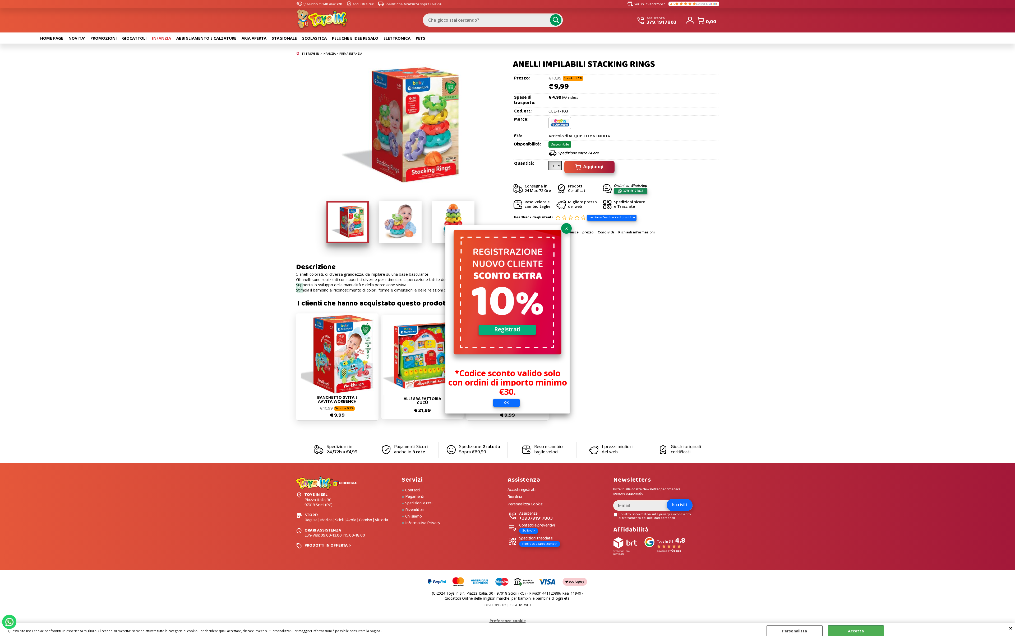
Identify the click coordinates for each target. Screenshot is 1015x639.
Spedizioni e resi (418, 503)
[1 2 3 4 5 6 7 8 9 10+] (555, 167)
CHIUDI (1010, 628)
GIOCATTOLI (134, 38)
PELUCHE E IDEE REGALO (355, 38)
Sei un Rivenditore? (646, 4)
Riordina (515, 497)
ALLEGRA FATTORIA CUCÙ (422, 401)
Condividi (606, 232)
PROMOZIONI (103, 38)
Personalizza (794, 630)
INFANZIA (161, 38)
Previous (299, 288)
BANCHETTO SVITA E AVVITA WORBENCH (337, 399)
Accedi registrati (522, 490)
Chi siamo (413, 516)
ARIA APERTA (254, 38)
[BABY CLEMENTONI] (559, 127)
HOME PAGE (51, 38)
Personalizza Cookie (525, 504)
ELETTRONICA (397, 38)
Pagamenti (414, 497)
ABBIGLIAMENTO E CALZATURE (206, 38)
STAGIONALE (284, 38)
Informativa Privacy (422, 523)
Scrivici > (528, 530)
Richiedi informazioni (636, 232)
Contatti (412, 490)
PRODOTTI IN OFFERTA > (327, 545)
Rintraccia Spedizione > (539, 544)
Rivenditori (414, 510)
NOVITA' (76, 38)
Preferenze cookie (508, 620)
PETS (420, 38)
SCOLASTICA (314, 38)
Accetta (856, 630)
